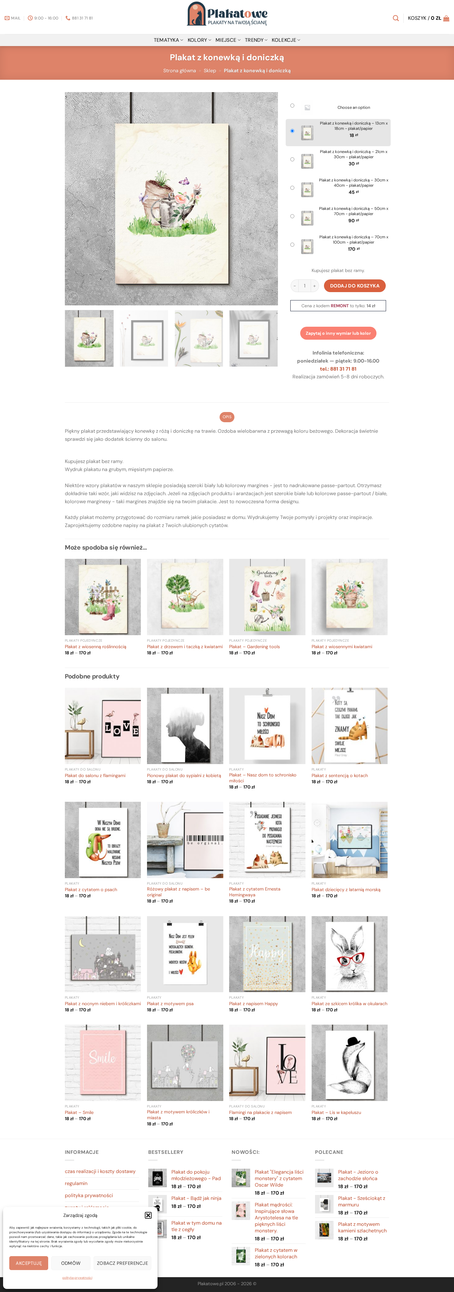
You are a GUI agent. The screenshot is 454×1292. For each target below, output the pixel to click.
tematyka (166, 40)
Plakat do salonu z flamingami (95, 776)
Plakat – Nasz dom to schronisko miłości (262, 778)
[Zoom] (73, 298)
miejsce (226, 40)
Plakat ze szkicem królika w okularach (349, 1004)
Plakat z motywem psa (170, 1004)
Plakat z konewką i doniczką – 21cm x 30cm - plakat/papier (353, 154)
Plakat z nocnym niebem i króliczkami (103, 1004)
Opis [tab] (227, 416)
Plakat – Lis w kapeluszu (336, 1113)
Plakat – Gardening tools (254, 647)
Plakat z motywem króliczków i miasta (178, 1115)
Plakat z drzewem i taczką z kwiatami (185, 647)
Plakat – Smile (79, 1113)
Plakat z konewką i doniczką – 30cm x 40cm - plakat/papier (353, 183)
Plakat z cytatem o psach (91, 890)
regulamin (76, 1183)
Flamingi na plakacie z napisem (260, 1113)
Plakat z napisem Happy (253, 1004)
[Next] (265, 198)
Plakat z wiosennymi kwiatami (342, 647)
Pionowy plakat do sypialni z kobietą (184, 776)
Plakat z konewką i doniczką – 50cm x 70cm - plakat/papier (353, 211)
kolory (197, 40)
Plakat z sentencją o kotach (340, 776)
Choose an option (354, 107)
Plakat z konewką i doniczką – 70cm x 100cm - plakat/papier (353, 240)
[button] (148, 1215)
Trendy (254, 40)
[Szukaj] (396, 18)
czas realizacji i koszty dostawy (100, 1171)
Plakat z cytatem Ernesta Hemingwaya (254, 892)
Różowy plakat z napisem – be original (178, 892)
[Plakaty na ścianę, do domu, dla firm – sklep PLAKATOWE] (227, 17)
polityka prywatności (77, 1278)
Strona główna (179, 70)
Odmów (71, 1263)
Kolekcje (284, 40)
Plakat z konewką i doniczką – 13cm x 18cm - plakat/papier (354, 126)
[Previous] (76, 198)
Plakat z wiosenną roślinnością (95, 647)
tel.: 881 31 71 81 (338, 369)
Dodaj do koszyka (355, 286)
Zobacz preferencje (122, 1263)
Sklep (210, 70)
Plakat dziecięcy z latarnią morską (346, 890)
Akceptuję (29, 1263)
